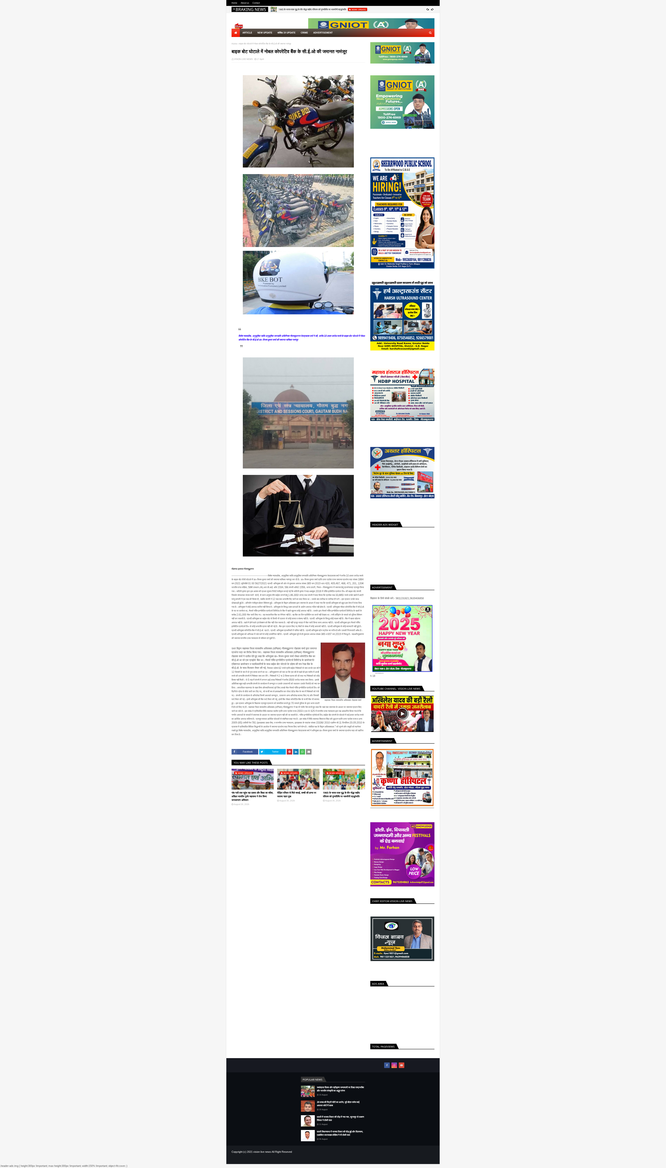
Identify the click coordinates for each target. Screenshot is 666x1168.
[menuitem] (236, 33)
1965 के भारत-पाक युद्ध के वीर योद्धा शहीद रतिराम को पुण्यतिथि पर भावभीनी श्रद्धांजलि (341, 794)
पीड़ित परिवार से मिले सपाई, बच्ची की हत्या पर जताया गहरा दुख (296, 794)
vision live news (262, 1157)
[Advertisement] (402, 555)
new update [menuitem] (264, 32)
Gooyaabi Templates (288, 1165)
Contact (256, 3)
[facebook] (387, 1071)
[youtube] (401, 1071)
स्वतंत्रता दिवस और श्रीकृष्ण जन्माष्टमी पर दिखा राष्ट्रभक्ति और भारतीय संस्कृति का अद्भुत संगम (340, 1095)
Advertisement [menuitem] (323, 32)
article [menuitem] (247, 32)
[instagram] (394, 1071)
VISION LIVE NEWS (243, 59)
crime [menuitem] (304, 32)
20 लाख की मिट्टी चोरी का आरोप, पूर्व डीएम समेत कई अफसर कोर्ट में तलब (338, 1110)
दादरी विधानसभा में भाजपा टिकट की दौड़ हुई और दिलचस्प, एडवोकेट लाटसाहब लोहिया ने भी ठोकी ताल (340, 1139)
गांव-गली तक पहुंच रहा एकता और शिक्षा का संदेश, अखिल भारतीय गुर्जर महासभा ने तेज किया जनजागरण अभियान (252, 796)
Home (234, 3)
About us (245, 3)
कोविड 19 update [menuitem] (287, 32)
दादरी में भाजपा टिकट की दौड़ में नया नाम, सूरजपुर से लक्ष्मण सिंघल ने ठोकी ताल (340, 1124)
